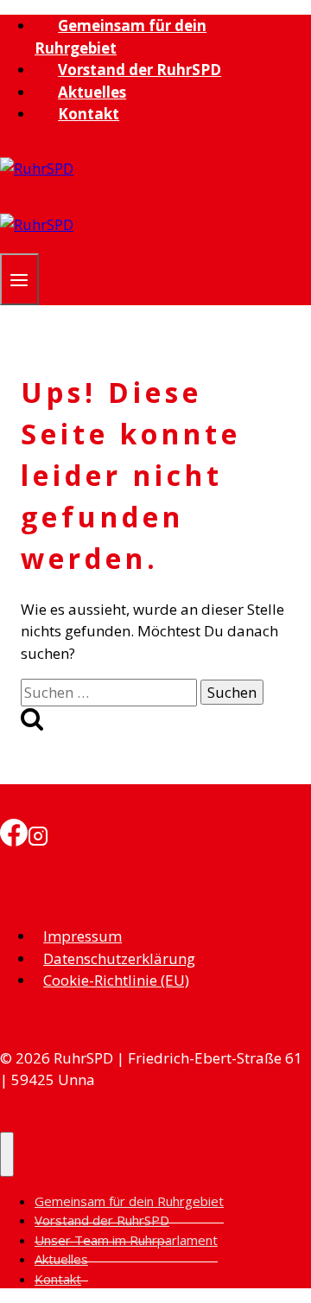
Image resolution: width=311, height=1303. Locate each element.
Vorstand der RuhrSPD (139, 70)
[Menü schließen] (7, 1154)
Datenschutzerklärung (119, 958)
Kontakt (88, 114)
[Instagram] (38, 834)
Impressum (82, 936)
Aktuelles (92, 92)
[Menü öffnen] (19, 279)
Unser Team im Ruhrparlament (126, 1240)
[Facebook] (14, 834)
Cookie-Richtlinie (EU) (116, 980)
